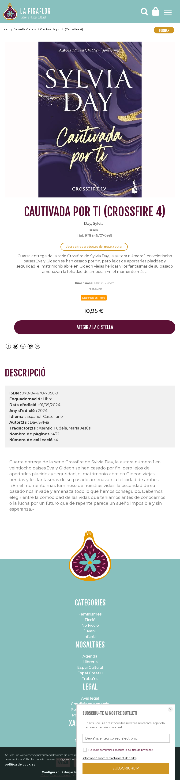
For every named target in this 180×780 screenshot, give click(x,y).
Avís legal (90, 698)
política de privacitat (140, 749)
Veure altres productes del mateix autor (94, 246)
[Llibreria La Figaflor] (26, 12)
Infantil (90, 636)
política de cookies (20, 764)
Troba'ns (90, 678)
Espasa (94, 229)
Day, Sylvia (94, 223)
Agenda (90, 656)
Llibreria (90, 662)
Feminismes (90, 614)
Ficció (90, 620)
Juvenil (90, 631)
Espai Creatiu (90, 673)
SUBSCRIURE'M (125, 768)
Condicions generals (90, 704)
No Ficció (90, 625)
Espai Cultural (90, 667)
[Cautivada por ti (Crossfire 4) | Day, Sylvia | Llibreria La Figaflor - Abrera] (90, 119)
